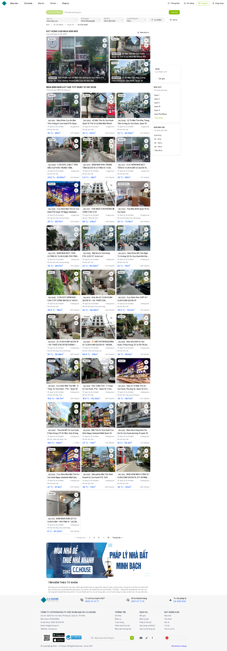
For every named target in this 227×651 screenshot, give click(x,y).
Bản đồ (41, 3)
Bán (48, 25)
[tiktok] (146, 638)
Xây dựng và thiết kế (147, 626)
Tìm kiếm (174, 12)
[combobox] (175, 638)
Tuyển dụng (119, 622)
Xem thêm (159, 118)
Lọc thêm (157, 20)
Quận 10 (70, 25)
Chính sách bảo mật (122, 626)
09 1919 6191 (180, 601)
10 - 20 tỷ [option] (157, 139)
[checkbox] (156, 79)
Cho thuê (28, 3)
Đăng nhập (219, 3)
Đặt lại (175, 20)
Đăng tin (204, 3)
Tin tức (53, 3)
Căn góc (162, 78)
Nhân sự (118, 619)
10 (108, 538)
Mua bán (14, 3)
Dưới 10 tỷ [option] (158, 135)
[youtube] (141, 638)
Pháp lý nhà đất (145, 622)
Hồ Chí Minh (58, 25)
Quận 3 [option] (157, 99)
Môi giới (143, 616)
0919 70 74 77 (92, 601)
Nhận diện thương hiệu (123, 629)
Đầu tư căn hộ (169, 629)
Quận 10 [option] (157, 106)
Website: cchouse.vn (49, 629)
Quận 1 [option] (156, 95)
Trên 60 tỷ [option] (158, 150)
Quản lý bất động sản (147, 629)
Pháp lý (65, 3)
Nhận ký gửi (144, 619)
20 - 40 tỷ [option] (158, 143)
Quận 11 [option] (157, 110)
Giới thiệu (118, 616)
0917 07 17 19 (137, 601)
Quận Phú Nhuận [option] (160, 114)
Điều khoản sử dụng (178, 646)
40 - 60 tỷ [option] (158, 147)
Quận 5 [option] (157, 103)
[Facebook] (152, 638)
